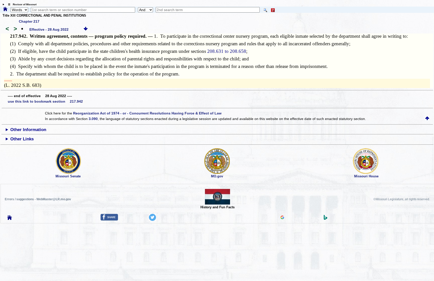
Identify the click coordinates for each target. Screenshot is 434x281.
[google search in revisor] (282, 218)
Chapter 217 (29, 21)
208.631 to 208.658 (226, 51)
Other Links (22, 139)
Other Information (28, 129)
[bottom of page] (86, 29)
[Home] (5, 9)
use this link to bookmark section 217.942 (45, 101)
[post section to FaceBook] (109, 219)
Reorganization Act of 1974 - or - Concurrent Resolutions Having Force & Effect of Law (147, 113)
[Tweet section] (152, 220)
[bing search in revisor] (325, 219)
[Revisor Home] (9, 219)
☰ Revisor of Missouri (21, 4)
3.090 (93, 119)
